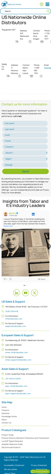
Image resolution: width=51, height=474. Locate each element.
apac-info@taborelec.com (16, 386)
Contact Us (6, 422)
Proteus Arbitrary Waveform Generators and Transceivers (25, 438)
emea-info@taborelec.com (16, 352)
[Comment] (9, 279)
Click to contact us (42, 471)
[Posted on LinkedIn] (33, 214)
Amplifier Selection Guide (12, 444)
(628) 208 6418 (11, 311)
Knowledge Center (9, 416)
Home (4, 407)
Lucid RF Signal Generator (12, 441)
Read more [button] (8, 226)
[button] (2, 246)
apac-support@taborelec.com (18, 393)
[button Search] (48, 11)
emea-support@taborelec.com (18, 360)
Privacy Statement (39, 465)
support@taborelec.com (15, 326)
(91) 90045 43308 (12, 378)
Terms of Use (41, 469)
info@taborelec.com (13, 318)
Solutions (5, 413)
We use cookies (10, 469)
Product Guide (7, 435)
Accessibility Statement (14, 465)
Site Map (7, 402)
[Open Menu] (47, 4)
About (4, 419)
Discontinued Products (11, 447)
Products (5, 410)
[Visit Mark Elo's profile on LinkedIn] (6, 214)
